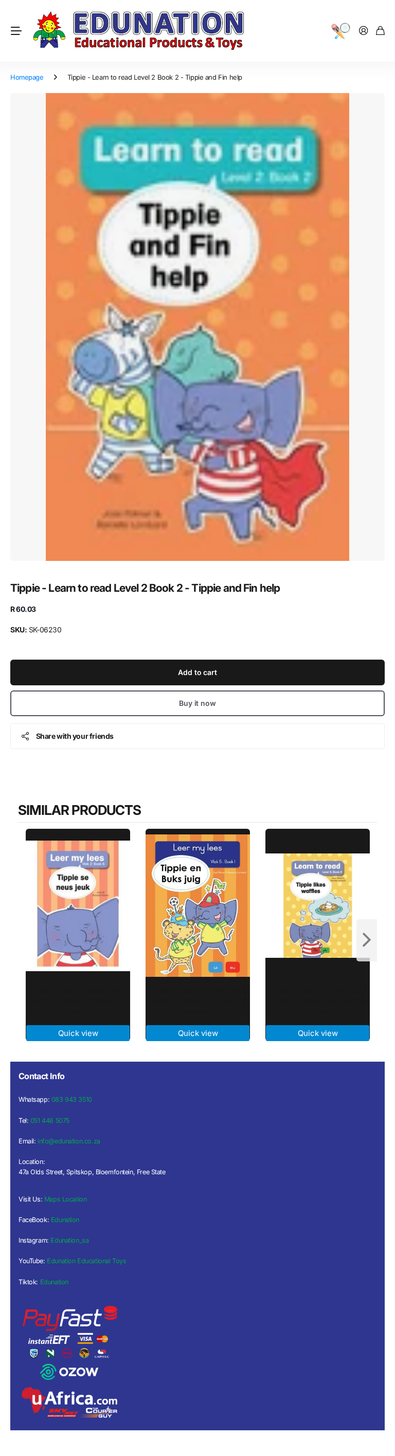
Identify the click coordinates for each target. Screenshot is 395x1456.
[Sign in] (363, 31)
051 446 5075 (49, 1120)
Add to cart (197, 672)
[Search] (340, 31)
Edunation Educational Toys (86, 1261)
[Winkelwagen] (380, 31)
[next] (366, 940)
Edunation (65, 1220)
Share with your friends (75, 736)
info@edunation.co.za (69, 1141)
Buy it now (197, 703)
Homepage (27, 77)
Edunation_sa (69, 1240)
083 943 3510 (71, 1099)
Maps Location (65, 1199)
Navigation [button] (16, 31)
